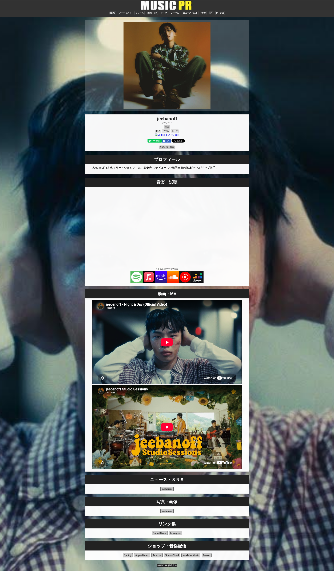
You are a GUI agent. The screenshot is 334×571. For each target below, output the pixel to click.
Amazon (157, 555)
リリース (139, 13)
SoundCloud (159, 533)
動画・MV (152, 13)
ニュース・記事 (190, 13)
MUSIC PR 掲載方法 (167, 565)
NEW (112, 13)
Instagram (167, 489)
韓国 (167, 126)
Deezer (206, 555)
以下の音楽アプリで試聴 (167, 269)
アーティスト (125, 13)
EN (210, 13)
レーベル (175, 13)
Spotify (128, 555)
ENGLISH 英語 (167, 147)
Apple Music (142, 555)
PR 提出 (220, 13)
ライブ (164, 13)
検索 (203, 13)
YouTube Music (191, 555)
